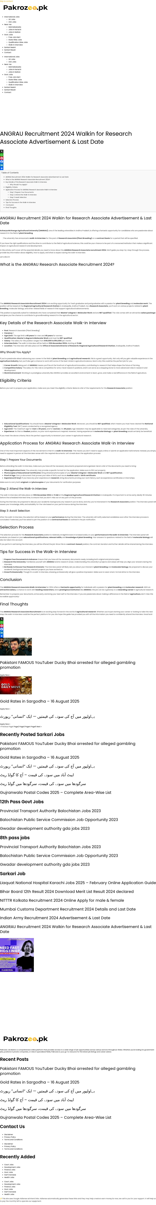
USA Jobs (12, 22)
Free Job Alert (14, 37)
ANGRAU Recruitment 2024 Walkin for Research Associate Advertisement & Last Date (37, 177)
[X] (78, 151)
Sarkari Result (10, 50)
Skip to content (6, 1)
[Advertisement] (78, 111)
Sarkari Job (12, 874)
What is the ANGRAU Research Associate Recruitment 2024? (28, 179)
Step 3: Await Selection (18, 197)
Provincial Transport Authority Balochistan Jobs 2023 (50, 811)
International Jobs (12, 17)
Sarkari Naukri (10, 47)
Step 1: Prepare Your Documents (22, 192)
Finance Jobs (9, 1170)
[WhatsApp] (78, 154)
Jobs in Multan (14, 32)
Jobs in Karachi (14, 29)
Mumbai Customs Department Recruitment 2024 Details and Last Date (68, 909)
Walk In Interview (15, 45)
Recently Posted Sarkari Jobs (32, 734)
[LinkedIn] (78, 165)
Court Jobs (8, 1164)
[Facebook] (78, 161)
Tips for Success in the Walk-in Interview (21, 202)
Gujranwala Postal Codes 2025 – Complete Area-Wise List (55, 792)
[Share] (78, 168)
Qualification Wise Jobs (18, 42)
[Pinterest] (78, 158)
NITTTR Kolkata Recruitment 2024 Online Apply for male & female (62, 900)
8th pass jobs (15, 838)
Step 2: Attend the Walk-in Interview (23, 195)
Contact (7, 52)
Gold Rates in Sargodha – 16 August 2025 (39, 701)
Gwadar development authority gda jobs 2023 (45, 828)
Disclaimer (8, 1134)
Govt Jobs (8, 34)
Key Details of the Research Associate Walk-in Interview (26, 182)
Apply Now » (5, 675)
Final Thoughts (11, 207)
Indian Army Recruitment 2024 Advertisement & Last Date (55, 918)
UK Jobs (11, 19)
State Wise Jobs (15, 40)
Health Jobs (9, 1177)
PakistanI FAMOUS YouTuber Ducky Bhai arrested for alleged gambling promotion (67, 665)
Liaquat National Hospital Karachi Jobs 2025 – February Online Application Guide (78, 882)
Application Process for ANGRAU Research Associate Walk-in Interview (31, 190)
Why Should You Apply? (18, 185)
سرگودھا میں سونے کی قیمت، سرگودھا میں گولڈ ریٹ (43, 783)
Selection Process (12, 200)
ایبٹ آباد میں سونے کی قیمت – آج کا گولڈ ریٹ (37, 775)
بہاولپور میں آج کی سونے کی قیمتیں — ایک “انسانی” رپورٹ (47, 716)
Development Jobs (12, 1167)
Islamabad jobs (14, 27)
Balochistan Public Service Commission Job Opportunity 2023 (59, 819)
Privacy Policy (10, 1137)
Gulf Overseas (10, 1175)
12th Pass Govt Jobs (22, 802)
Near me (7, 24)
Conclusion (10, 205)
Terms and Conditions (13, 1139)
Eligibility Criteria (12, 187)
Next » (39, 726)
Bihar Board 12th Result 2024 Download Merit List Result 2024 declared (67, 891)
